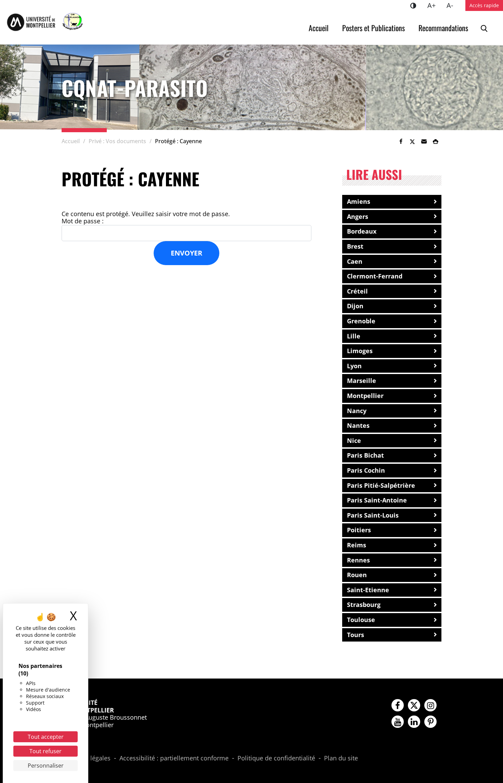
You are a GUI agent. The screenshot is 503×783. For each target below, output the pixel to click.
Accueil (318, 27)
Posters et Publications (373, 27)
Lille (353, 336)
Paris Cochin (366, 470)
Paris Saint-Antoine (377, 500)
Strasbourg (364, 604)
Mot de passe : (83, 221)
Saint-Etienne (368, 590)
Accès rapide (484, 5)
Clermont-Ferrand (374, 276)
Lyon (354, 366)
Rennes (358, 560)
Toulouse (361, 620)
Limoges (360, 351)
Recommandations (443, 27)
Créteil (357, 291)
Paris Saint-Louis (373, 515)
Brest (355, 246)
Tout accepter (46, 737)
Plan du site (341, 758)
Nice (354, 440)
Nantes (358, 425)
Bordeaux (361, 231)
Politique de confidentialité (276, 758)
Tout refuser (45, 751)
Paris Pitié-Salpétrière (381, 485)
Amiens (358, 201)
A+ (434, 5)
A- (453, 5)
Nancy (356, 411)
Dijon (355, 306)
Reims (356, 545)
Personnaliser (46, 765)
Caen (354, 261)
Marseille (361, 380)
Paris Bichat (365, 455)
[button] (424, 141)
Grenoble (361, 321)
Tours (355, 635)
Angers (357, 216)
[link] (401, 141)
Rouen (357, 575)
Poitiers (359, 530)
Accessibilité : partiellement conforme (174, 758)
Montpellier (365, 396)
